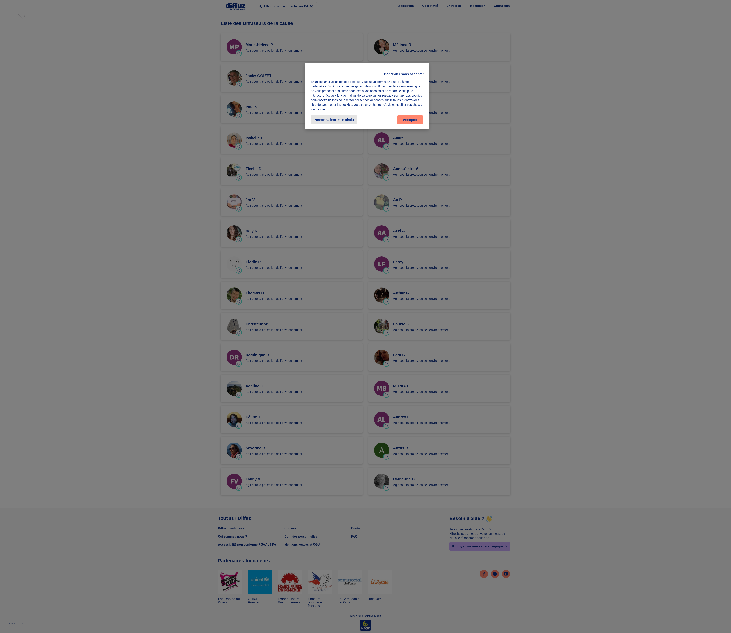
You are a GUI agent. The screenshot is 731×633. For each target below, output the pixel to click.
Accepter (410, 120)
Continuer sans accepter (404, 74)
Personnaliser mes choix (334, 120)
